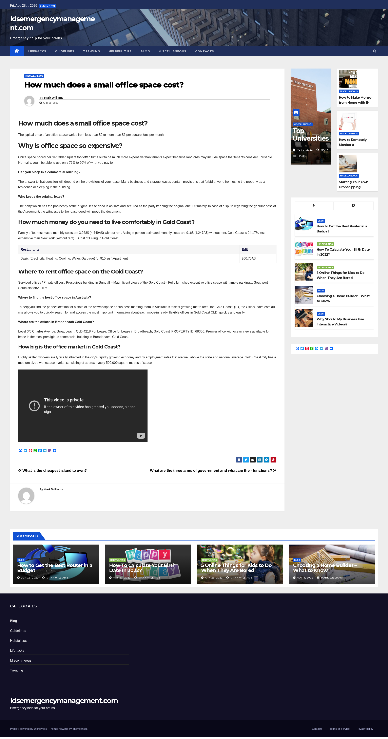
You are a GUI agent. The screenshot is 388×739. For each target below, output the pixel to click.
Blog (145, 51)
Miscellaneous (172, 51)
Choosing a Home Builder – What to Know (325, 567)
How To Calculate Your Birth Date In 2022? (142, 567)
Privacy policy (365, 728)
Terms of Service (340, 728)
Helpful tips (120, 51)
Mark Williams (53, 97)
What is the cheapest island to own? (54, 470)
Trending (91, 51)
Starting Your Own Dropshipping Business (353, 187)
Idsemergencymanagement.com (64, 700)
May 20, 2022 (122, 577)
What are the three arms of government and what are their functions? (211, 470)
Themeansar (80, 728)
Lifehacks (37, 51)
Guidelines (64, 51)
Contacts (204, 51)
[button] (374, 51)
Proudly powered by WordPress (29, 728)
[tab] (314, 206)
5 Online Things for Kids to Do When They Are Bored (236, 567)
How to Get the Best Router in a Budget (54, 567)
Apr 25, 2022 (214, 577)
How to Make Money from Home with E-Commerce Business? (356, 103)
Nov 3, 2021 (304, 149)
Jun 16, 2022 (30, 577)
